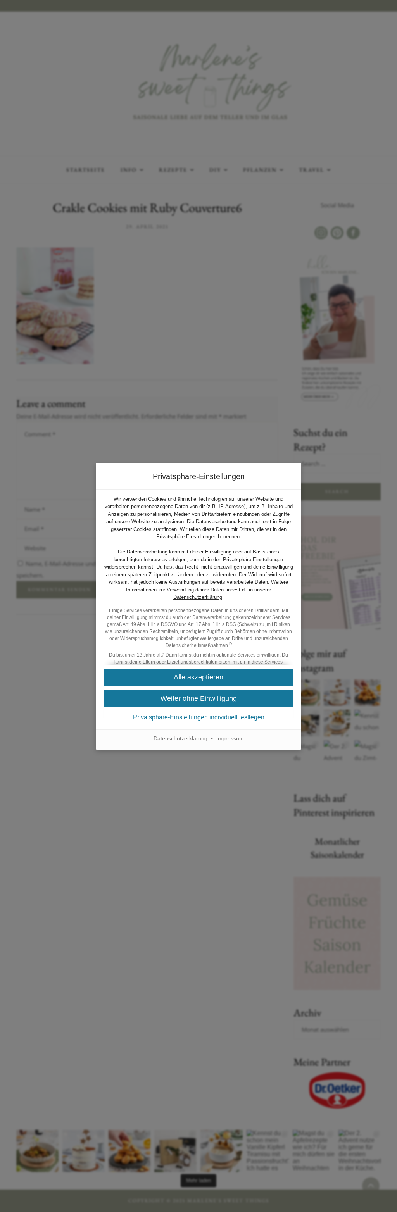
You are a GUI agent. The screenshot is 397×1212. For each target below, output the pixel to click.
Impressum (230, 738)
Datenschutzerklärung (197, 597)
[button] (198, 698)
